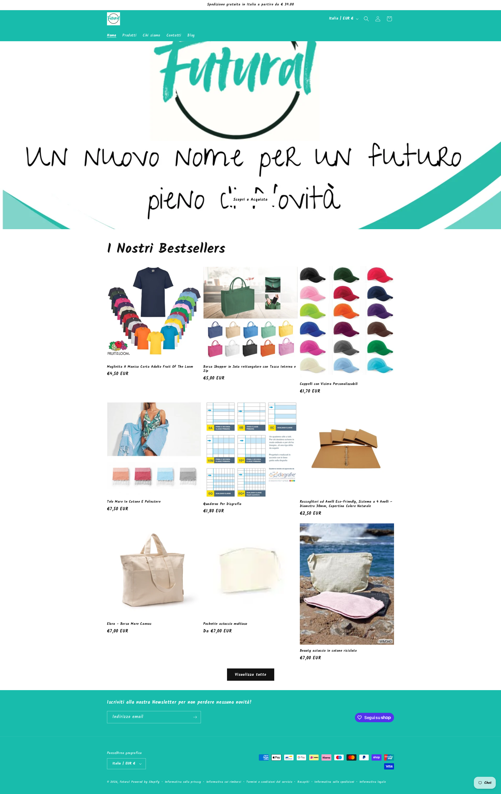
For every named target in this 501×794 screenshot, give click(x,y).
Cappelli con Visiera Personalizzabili (329, 384)
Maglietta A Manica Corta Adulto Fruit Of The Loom (150, 367)
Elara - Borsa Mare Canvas (129, 624)
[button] (366, 19)
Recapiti (303, 782)
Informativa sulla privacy (183, 782)
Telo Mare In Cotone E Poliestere (133, 502)
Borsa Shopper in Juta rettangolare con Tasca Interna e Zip (249, 369)
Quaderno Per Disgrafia (222, 504)
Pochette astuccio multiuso (225, 624)
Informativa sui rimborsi (223, 782)
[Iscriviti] (195, 717)
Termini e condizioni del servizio (269, 782)
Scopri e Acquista (250, 199)
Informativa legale (373, 782)
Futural (125, 782)
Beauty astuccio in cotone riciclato (328, 651)
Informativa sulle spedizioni (334, 782)
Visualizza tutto (250, 675)
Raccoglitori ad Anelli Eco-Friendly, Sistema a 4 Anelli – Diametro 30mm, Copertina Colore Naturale (346, 504)
